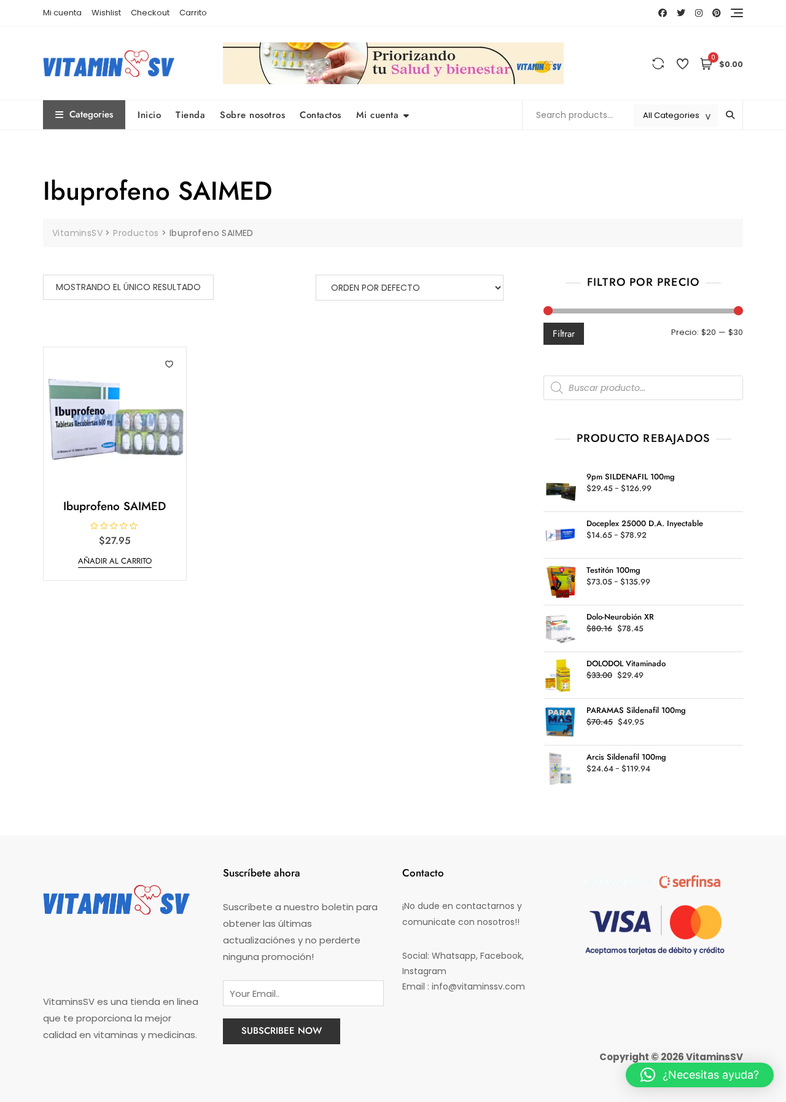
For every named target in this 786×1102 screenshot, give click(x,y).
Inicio (149, 115)
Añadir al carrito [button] (115, 561)
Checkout (150, 12)
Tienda (190, 115)
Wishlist (106, 12)
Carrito (193, 12)
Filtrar (564, 333)
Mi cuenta (62, 12)
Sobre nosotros (252, 115)
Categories (91, 114)
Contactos (320, 115)
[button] (700, 1075)
